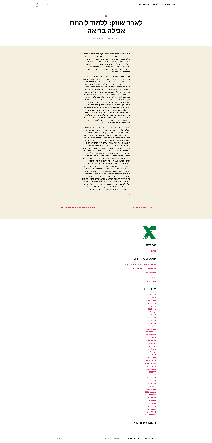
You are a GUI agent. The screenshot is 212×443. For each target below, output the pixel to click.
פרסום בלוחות (150, 281)
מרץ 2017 (152, 309)
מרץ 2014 (152, 380)
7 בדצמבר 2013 (97, 38)
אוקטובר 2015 (150, 335)
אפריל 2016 (151, 318)
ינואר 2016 (152, 326)
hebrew (125, 195)
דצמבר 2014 (151, 358)
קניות (154, 277)
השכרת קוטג (151, 273)
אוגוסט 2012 (151, 409)
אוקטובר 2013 (150, 392)
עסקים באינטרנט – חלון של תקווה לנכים (140, 264)
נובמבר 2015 (151, 332)
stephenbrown (110, 38)
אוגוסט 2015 (151, 340)
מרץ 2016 (152, 320)
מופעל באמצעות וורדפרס (112, 438)
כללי (106, 15)
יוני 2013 (152, 403)
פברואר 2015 (151, 352)
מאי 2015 (152, 349)
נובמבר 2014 (151, 360)
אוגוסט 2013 (151, 398)
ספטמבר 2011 (150, 415)
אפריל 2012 (151, 412)
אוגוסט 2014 (151, 369)
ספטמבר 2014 (150, 366)
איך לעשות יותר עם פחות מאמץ (144, 268)
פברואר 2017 (151, 312)
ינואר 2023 (152, 298)
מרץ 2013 (152, 406)
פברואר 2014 (151, 383)
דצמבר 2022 (151, 300)
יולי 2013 (152, 400)
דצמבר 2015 (151, 329)
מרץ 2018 (152, 303)
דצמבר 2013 (151, 389)
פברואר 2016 (151, 323)
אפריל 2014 (151, 378)
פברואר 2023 (151, 295)
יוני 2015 (152, 346)
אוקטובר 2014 (150, 363)
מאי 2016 (152, 315)
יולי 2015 (152, 343)
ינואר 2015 (152, 355)
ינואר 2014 (152, 386)
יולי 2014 (152, 372)
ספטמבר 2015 (150, 338)
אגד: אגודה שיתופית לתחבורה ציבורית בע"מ (157, 4)
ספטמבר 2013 (150, 395)
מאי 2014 (152, 375)
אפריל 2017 (151, 306)
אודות (46, 4)
